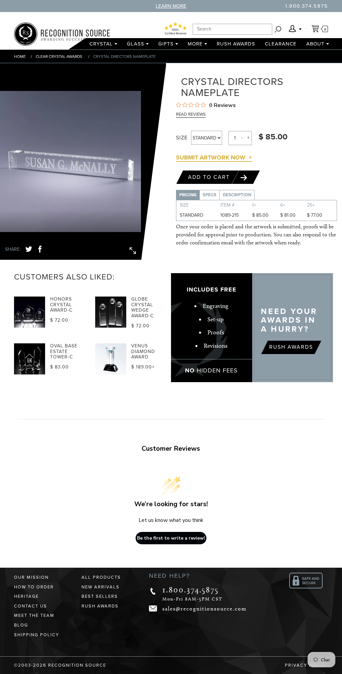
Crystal (101, 44)
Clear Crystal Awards (59, 56)
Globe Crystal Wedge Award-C (142, 307)
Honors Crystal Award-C (61, 304)
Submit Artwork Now (210, 157)
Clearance (281, 44)
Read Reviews (191, 114)
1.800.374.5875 (306, 6)
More (195, 44)
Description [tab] (237, 195)
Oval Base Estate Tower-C (63, 351)
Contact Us (30, 606)
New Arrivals (100, 587)
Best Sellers (99, 596)
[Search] (278, 29)
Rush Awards (236, 44)
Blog (21, 625)
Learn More (171, 6)
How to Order (34, 587)
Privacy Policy (306, 665)
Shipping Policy (36, 635)
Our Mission (31, 577)
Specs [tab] (209, 195)
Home (20, 56)
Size (182, 137)
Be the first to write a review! (171, 538)
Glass (135, 44)
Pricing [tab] (187, 195)
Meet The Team (34, 615)
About (315, 44)
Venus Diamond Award (143, 351)
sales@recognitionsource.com (204, 608)
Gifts (166, 44)
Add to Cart (210, 177)
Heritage (26, 596)
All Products (101, 577)
